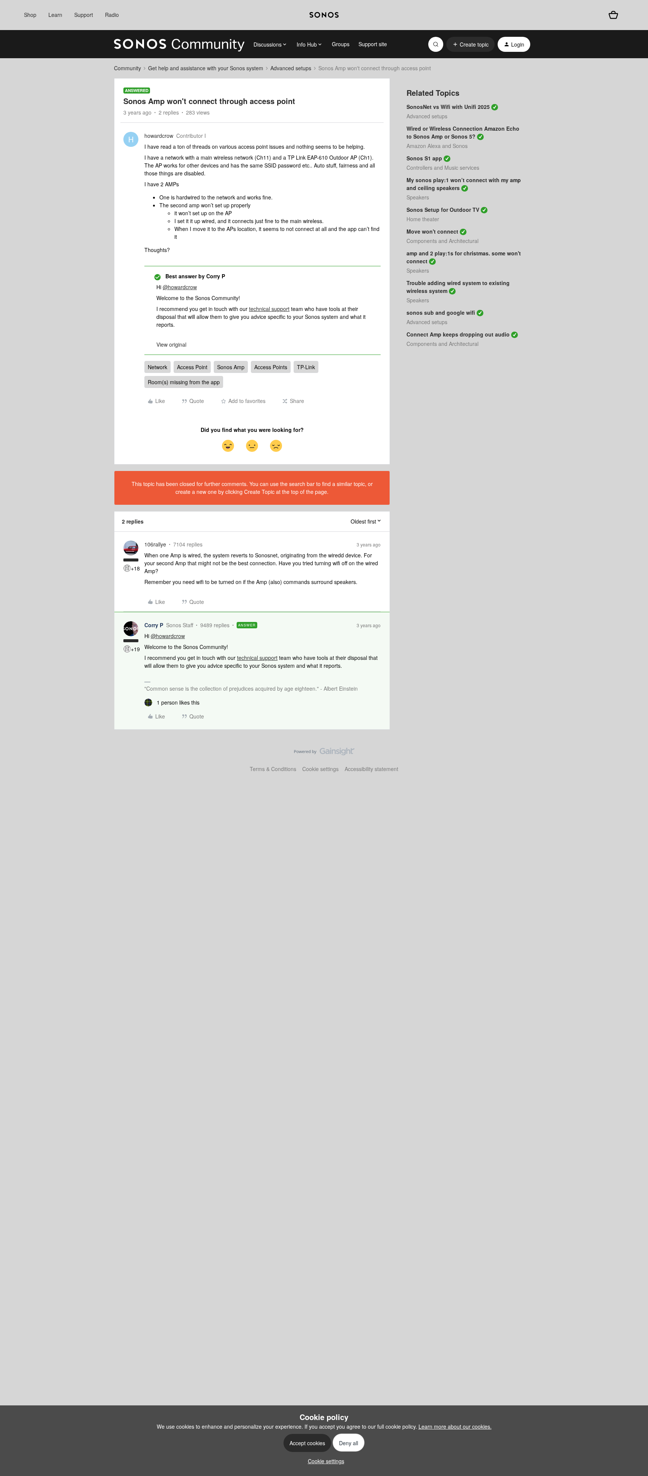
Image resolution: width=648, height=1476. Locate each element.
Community (127, 68)
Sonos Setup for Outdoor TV (442, 209)
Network (157, 367)
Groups (341, 44)
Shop (30, 14)
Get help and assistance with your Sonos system (205, 68)
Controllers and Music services (442, 167)
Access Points (270, 367)
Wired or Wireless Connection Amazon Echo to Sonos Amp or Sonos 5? (462, 132)
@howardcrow (180, 287)
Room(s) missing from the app (184, 382)
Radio (112, 14)
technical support (269, 308)
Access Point (192, 367)
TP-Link (306, 367)
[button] (470, 44)
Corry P (153, 625)
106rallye (155, 544)
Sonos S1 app (424, 158)
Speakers (417, 197)
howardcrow (158, 135)
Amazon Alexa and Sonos (437, 145)
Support (83, 14)
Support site (372, 44)
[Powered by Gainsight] (324, 753)
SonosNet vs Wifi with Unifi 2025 (448, 106)
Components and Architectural (442, 240)
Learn (55, 14)
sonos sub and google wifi (440, 312)
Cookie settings (320, 769)
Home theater (422, 219)
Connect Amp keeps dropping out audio (458, 334)
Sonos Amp (230, 367)
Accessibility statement (371, 769)
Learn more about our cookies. (455, 1426)
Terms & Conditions (273, 769)
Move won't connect (432, 231)
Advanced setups (290, 68)
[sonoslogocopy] (324, 15)
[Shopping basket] (613, 15)
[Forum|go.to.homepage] (179, 44)
